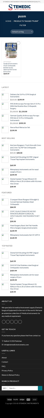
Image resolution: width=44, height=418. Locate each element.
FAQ (3, 366)
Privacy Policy (7, 370)
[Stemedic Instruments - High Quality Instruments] (19, 7)
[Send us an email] (16, 322)
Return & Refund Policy (11, 375)
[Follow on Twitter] (12, 322)
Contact (5, 362)
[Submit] (40, 388)
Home (8, 21)
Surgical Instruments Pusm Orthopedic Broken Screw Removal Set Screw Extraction (10, 67)
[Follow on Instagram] (8, 322)
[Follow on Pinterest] (20, 322)
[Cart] (41, 7)
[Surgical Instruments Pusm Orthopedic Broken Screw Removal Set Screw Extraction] (11, 50)
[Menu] (3, 7)
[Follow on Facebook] (4, 322)
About (4, 357)
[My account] (37, 7)
